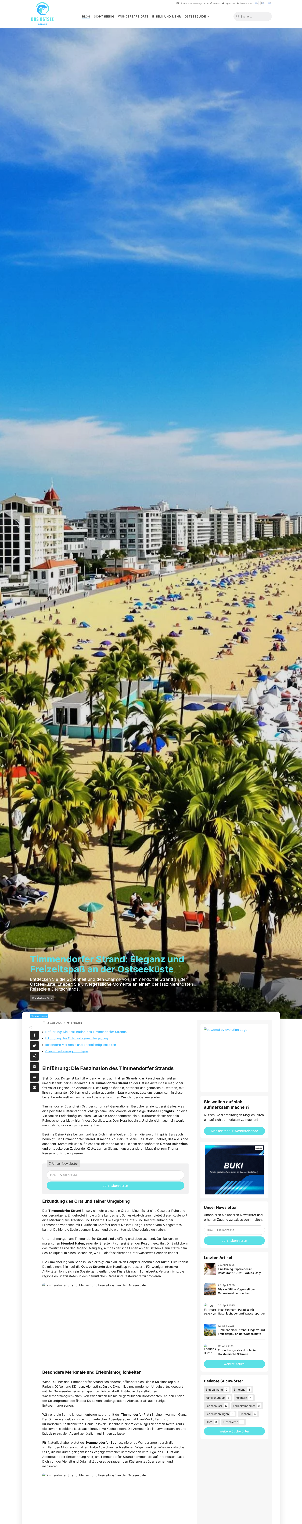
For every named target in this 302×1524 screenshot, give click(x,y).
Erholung (242, 1389)
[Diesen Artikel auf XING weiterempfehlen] (34, 1056)
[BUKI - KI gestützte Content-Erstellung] (234, 1169)
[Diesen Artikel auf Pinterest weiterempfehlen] (34, 1066)
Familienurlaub (217, 1397)
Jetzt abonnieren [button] (115, 1185)
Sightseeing (104, 16)
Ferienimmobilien (246, 1406)
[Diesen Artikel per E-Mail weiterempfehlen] (34, 1087)
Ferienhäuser (216, 1406)
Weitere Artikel (234, 1364)
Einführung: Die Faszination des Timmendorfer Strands (86, 1032)
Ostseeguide (195, 16)
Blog (86, 16)
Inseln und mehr (166, 16)
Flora (211, 1422)
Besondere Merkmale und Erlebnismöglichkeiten (80, 1045)
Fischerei (248, 1414)
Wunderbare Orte (133, 16)
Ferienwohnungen (219, 1414)
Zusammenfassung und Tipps (66, 1051)
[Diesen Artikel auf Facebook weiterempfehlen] (34, 1035)
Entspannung (216, 1389)
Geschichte (233, 1422)
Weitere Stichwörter (234, 1431)
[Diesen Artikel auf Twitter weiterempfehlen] (34, 1045)
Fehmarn (243, 1397)
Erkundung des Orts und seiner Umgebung (76, 1038)
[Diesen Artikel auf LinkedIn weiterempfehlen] (34, 1077)
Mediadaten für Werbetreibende (234, 1131)
